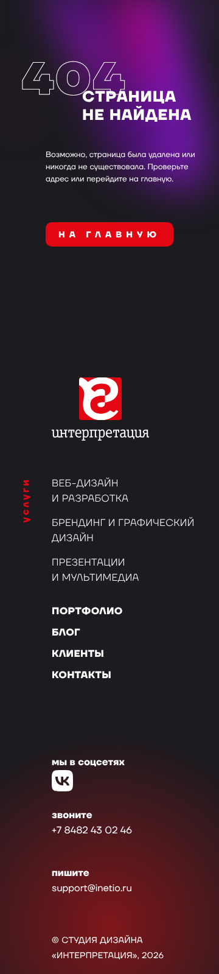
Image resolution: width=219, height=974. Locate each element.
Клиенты (78, 654)
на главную (109, 234)
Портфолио (87, 612)
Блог (66, 633)
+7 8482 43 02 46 (92, 831)
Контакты (81, 676)
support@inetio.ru (92, 889)
